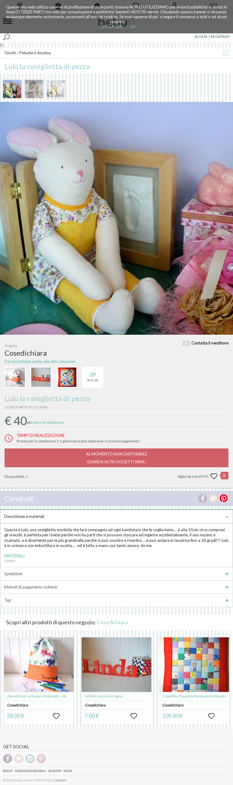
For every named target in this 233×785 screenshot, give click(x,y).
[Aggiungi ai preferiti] (214, 476)
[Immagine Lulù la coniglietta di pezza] (12, 89)
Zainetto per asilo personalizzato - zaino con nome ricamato (55, 696)
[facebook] (7, 762)
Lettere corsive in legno (104, 696)
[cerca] (6, 37)
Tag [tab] (7, 600)
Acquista (54, 771)
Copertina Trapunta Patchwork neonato (193, 696)
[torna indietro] (225, 53)
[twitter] (18, 762)
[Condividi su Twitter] (213, 498)
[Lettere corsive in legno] (116, 664)
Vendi (67, 771)
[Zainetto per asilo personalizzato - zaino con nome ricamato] (39, 664)
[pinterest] (41, 762)
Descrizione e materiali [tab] (24, 516)
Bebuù (8, 771)
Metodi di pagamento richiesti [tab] (30, 587)
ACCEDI (200, 36)
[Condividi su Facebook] (202, 498)
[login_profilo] (56, 716)
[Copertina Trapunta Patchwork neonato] (194, 664)
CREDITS (60, 780)
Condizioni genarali (30, 771)
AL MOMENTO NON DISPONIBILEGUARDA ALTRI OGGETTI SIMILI (116, 457)
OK (132, 26)
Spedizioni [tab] (13, 573)
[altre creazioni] (15, 377)
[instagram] (30, 762)
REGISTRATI (220, 36)
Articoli (92, 376)
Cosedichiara (112, 622)
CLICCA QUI (111, 26)
